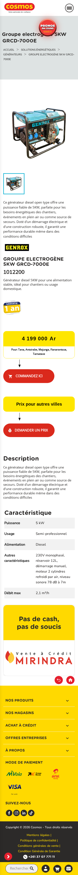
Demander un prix (31, 430)
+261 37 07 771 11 (41, 856)
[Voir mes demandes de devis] (69, 868)
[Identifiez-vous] (45, 869)
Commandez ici (25, 376)
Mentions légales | (39, 835)
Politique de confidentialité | (39, 840)
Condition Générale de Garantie (39, 851)
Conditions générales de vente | (39, 846)
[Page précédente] (59, 680)
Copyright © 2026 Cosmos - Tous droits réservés (39, 827)
